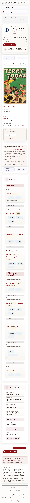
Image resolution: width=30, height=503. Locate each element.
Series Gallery (19, 448)
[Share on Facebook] (17, 63)
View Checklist (9, 44)
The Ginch (9, 254)
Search (16, 487)
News (20, 487)
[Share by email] (23, 63)
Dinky (7, 326)
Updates (25, 487)
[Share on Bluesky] (20, 63)
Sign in (12, 129)
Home (3, 487)
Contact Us (9, 487)
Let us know (21, 125)
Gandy (5, 118)
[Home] (18, 3)
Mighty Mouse (6, 116)
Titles (4, 17)
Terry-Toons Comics (13, 17)
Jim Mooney (9, 251)
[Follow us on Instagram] (16, 494)
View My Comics (9, 138)
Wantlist (13, 135)
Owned (7, 135)
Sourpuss (5, 120)
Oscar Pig (9, 193)
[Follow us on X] (13, 494)
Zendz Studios (24, 498)
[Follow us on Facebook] (20, 494)
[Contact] (24, 3)
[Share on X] (13, 63)
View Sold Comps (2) (12, 438)
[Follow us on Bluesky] (23, 494)
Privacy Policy (15, 501)
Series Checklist (10, 451)
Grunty (21, 234)
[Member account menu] (27, 3)
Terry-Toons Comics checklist (12, 460)
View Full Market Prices (19, 149)
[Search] (21, 3)
